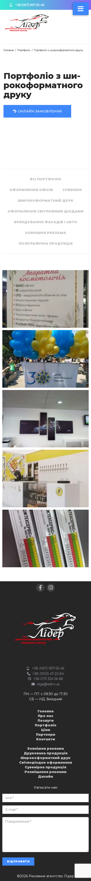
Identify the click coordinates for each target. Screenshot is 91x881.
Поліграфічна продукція (46, 243)
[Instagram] (51, 588)
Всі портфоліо (45, 179)
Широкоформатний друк (45, 200)
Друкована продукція (45, 753)
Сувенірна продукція (45, 767)
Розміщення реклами (45, 772)
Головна (9, 50)
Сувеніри (72, 190)
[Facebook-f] (40, 588)
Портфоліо (23, 50)
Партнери (45, 734)
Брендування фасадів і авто (45, 222)
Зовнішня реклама (45, 233)
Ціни (45, 730)
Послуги (46, 720)
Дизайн (45, 776)
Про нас (45, 716)
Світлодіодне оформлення (45, 762)
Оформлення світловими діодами (45, 211)
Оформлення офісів (31, 190)
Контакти (45, 739)
